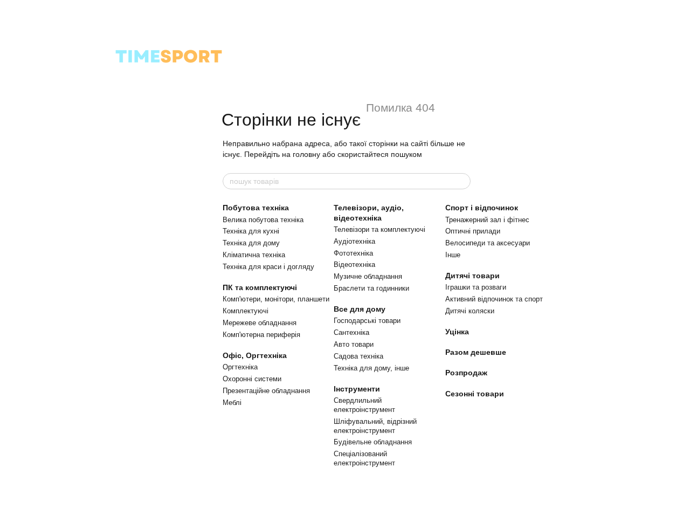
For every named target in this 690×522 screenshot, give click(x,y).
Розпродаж (466, 372)
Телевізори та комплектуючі (379, 229)
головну (306, 154)
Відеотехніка (354, 264)
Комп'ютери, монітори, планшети (276, 299)
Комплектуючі (245, 311)
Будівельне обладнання (373, 442)
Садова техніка (358, 356)
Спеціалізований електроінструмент (364, 458)
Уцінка (457, 331)
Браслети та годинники (371, 288)
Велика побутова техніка (263, 220)
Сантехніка (351, 332)
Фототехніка (353, 253)
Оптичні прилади (472, 231)
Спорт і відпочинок (481, 207)
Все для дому (359, 309)
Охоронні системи (252, 379)
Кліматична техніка (254, 255)
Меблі (232, 403)
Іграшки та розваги (475, 287)
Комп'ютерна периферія (261, 335)
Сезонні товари (474, 393)
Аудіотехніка (354, 241)
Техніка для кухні (251, 231)
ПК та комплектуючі (260, 287)
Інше (452, 255)
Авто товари (354, 344)
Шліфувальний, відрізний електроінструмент (375, 426)
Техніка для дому (251, 243)
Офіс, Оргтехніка (255, 355)
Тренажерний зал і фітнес (487, 220)
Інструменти (357, 388)
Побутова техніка (256, 207)
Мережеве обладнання (259, 323)
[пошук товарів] (462, 181)
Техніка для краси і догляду (268, 267)
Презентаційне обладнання (266, 391)
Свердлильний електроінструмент (364, 405)
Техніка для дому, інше (371, 368)
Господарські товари (367, 321)
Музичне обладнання (368, 276)
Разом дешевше (475, 352)
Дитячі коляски (469, 311)
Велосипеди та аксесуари (487, 243)
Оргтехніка (240, 367)
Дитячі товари (472, 275)
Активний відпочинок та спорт (494, 299)
